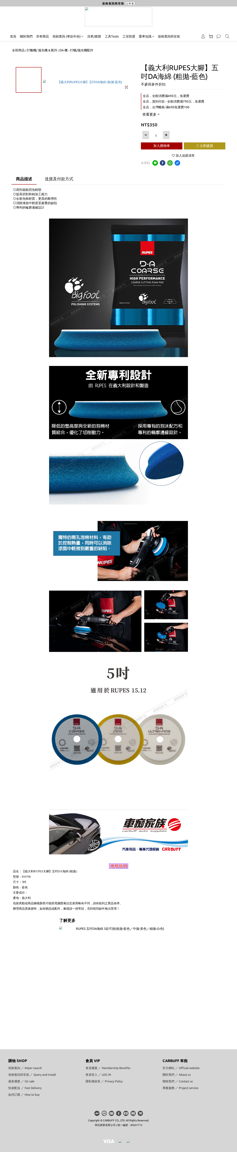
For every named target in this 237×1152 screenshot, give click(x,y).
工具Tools (112, 36)
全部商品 (18, 50)
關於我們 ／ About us (177, 1074)
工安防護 (129, 36)
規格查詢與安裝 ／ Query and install (32, 1074)
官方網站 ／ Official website (181, 1068)
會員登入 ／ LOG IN (98, 1074)
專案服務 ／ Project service (180, 1088)
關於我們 (26, 36)
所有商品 (42, 36)
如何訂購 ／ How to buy (24, 1094)
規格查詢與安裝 (169, 36)
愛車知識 (145, 36)
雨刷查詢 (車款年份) (67, 36)
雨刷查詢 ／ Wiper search (25, 1068)
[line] (155, 163)
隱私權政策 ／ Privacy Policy (104, 1081)
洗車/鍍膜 (94, 36)
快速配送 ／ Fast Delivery (25, 1088)
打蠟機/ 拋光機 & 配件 (42, 50)
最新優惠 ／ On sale (21, 1081)
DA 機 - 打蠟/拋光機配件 (76, 50)
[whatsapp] (170, 163)
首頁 (13, 36)
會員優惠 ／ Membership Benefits (108, 1068)
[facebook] (162, 163)
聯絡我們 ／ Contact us (178, 1081)
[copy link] (177, 163)
